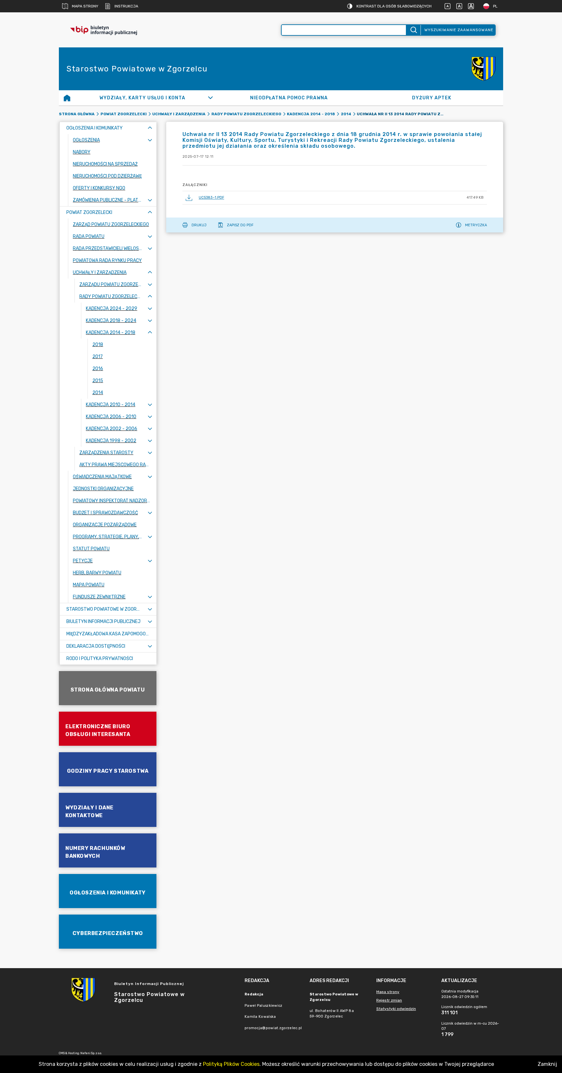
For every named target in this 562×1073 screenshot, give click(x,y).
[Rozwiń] (210, 97)
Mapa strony (85, 6)
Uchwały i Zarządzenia (179, 114)
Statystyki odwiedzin (396, 1008)
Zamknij (547, 1064)
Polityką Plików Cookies (231, 1064)
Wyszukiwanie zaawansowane (458, 30)
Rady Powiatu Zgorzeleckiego (246, 114)
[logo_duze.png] (484, 69)
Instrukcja (126, 6)
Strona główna (77, 114)
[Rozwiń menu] (150, 140)
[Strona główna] (67, 97)
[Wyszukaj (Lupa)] (413, 30)
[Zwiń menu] (150, 128)
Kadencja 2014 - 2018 (311, 114)
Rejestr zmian (389, 1000)
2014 (346, 114)
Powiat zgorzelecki (123, 114)
